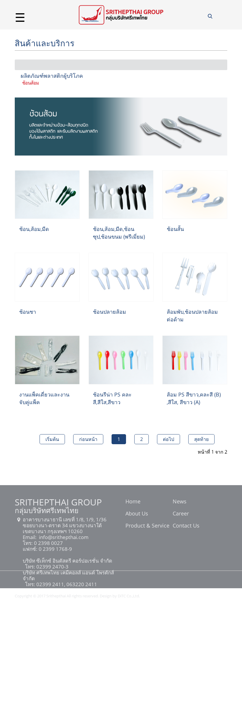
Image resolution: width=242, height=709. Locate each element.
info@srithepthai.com (63, 537)
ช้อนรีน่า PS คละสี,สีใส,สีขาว (112, 398)
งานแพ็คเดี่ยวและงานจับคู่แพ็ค (44, 398)
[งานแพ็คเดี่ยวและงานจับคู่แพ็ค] (47, 359)
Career (181, 514)
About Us (136, 514)
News (180, 502)
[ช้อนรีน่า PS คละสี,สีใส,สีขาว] (121, 359)
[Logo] (121, 14)
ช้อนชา (27, 311)
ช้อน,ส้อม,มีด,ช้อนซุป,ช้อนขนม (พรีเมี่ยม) (119, 232)
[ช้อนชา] (47, 277)
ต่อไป (168, 439)
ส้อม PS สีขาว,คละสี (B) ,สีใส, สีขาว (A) (194, 398)
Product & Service (147, 526)
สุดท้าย (201, 439)
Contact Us (186, 526)
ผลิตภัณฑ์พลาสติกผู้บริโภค (52, 75)
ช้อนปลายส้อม (109, 311)
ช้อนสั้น (175, 228)
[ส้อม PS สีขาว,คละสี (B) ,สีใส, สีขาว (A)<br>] (194, 359)
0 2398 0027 (48, 543)
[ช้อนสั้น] (194, 194)
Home (132, 502)
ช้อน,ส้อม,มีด (34, 228)
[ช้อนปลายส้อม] (121, 277)
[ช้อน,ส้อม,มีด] (47, 194)
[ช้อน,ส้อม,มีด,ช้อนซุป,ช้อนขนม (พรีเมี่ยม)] (121, 194)
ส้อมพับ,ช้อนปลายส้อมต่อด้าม (192, 315)
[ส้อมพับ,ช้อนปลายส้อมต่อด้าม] (194, 277)
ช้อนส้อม (30, 83)
